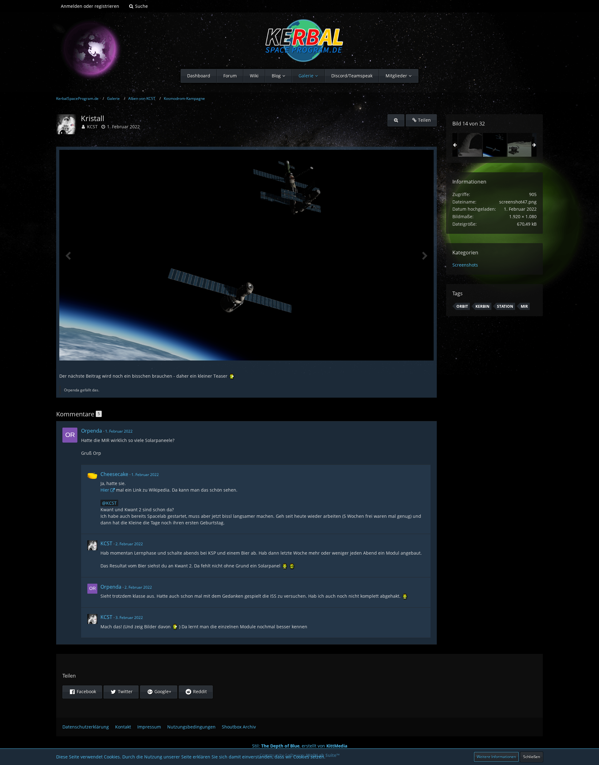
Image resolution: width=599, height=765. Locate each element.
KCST (92, 127)
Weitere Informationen (496, 756)
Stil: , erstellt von (299, 746)
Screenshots (465, 265)
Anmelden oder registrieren (90, 6)
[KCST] (92, 555)
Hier (104, 490)
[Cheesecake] (92, 499)
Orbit (462, 306)
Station (505, 306)
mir (524, 306)
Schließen (531, 756)
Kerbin (482, 306)
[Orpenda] (69, 435)
